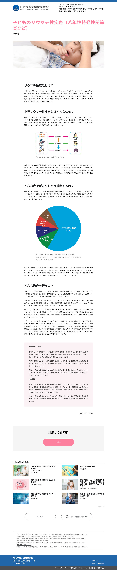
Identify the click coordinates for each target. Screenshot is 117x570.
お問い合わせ (94, 568)
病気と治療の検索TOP (79, 516)
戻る (41, 516)
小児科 (58, 442)
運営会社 (101, 568)
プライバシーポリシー (82, 568)
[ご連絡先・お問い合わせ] (24, 545)
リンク (102, 560)
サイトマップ (95, 560)
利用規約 (72, 568)
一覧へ (100, 506)
